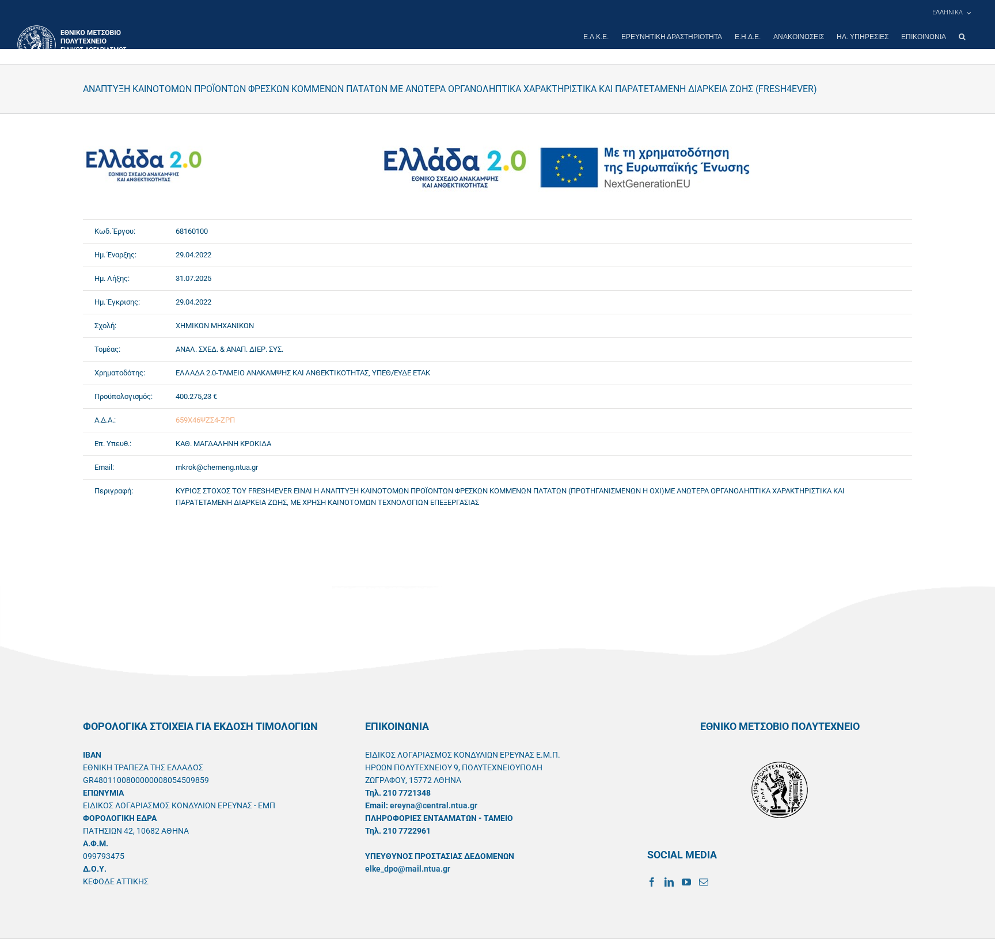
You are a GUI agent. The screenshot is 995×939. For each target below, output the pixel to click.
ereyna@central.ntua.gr (433, 805)
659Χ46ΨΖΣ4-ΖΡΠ (205, 420)
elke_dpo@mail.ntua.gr (407, 868)
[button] (962, 36)
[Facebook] (651, 882)
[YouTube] (686, 882)
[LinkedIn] (669, 882)
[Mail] (703, 882)
